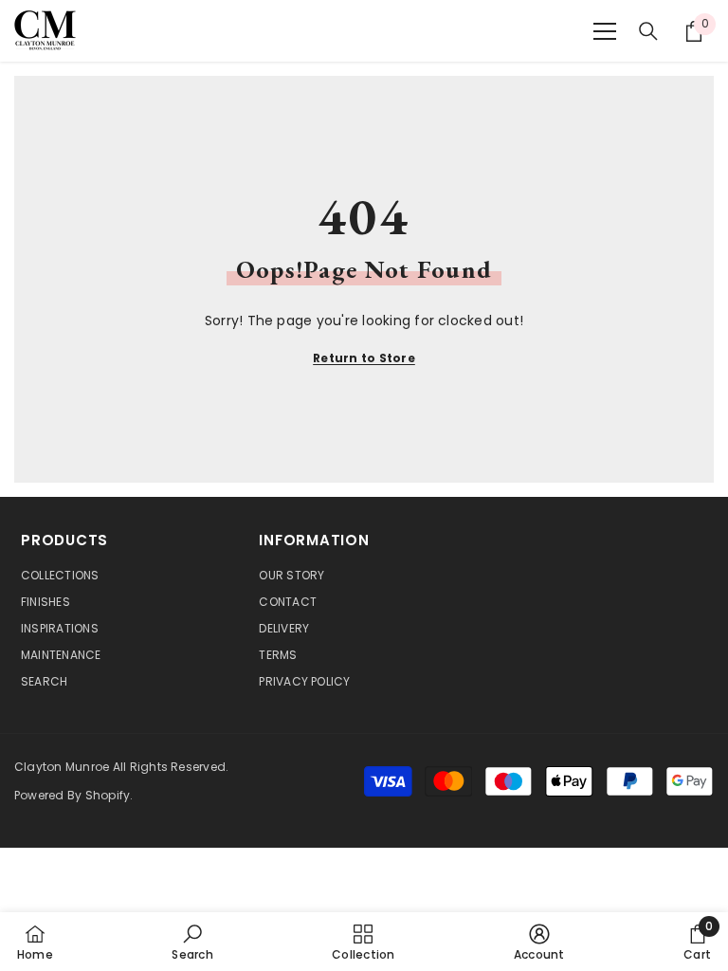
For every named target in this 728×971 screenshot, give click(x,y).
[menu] (604, 31)
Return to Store (364, 358)
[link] (192, 941)
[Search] (648, 31)
